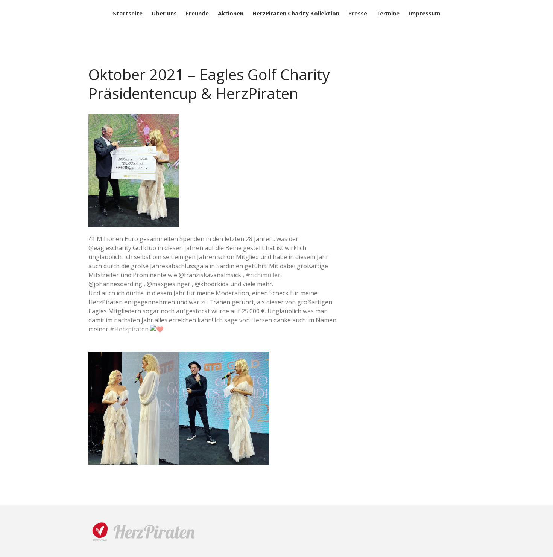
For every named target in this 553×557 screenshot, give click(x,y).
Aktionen (230, 13)
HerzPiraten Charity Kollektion (295, 13)
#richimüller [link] (263, 275)
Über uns (164, 13)
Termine (388, 13)
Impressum (424, 13)
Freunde (197, 13)
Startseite (128, 13)
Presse (357, 13)
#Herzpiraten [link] (129, 329)
